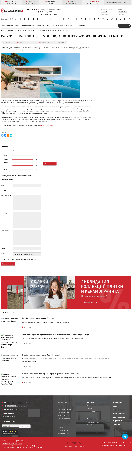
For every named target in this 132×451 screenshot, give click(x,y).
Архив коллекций (63, 434)
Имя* (3, 185)
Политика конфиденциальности (12, 443)
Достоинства (5, 213)
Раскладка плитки (93, 422)
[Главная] (1, 30)
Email (3, 248)
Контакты (90, 414)
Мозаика (40, 26)
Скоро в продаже (63, 430)
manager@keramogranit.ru (48, 14)
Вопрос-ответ (117, 421)
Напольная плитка (64, 415)
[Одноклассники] (8, 135)
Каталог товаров (63, 403)
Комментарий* (6, 196)
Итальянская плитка (64, 422)
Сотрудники (91, 411)
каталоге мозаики (46, 125)
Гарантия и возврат (119, 417)
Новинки (61, 427)
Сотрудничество (118, 410)
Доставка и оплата (119, 413)
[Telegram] (2, 135)
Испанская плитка (64, 419)
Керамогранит (28, 26)
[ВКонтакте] (5, 135)
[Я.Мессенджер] (11, 135)
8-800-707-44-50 (92, 4)
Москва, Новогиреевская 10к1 (15, 403)
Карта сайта (116, 424)
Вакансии (90, 409)
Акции (115, 406)
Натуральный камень (65, 26)
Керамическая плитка (10, 26)
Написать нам (9, 421)
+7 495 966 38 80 (93, 2)
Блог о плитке (91, 419)
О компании (90, 403)
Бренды (4, 19)
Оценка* (4, 190)
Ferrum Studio (127, 442)
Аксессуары (81, 26)
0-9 (11, 19)
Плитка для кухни (64, 412)
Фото (3, 253)
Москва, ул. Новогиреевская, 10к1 (51, 9)
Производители (118, 403)
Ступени (50, 26)
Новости (89, 406)
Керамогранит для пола (66, 406)
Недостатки (5, 231)
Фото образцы (91, 425)
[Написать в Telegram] (125, 437)
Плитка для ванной (64, 409)
